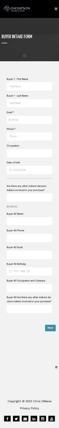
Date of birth (13, 162)
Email (10, 112)
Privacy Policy (29, 408)
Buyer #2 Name (15, 213)
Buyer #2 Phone (15, 230)
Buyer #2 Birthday (16, 264)
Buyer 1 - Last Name (17, 95)
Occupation (13, 145)
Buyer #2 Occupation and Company (26, 280)
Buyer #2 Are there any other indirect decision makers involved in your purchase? (29, 299)
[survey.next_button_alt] (50, 328)
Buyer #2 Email (15, 247)
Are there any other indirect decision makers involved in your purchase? (26, 188)
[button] (56, 9)
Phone (11, 129)
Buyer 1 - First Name (17, 79)
